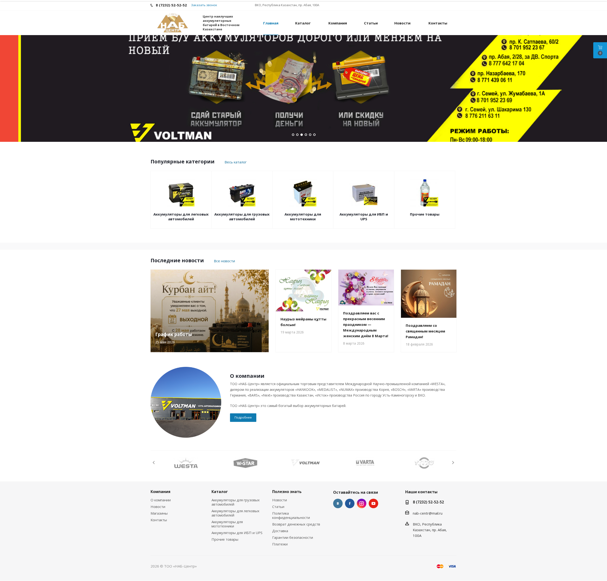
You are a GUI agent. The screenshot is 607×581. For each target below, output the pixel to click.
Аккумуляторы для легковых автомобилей (181, 216)
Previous (154, 462)
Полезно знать (287, 491)
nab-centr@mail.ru (427, 513)
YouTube (373, 503)
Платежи (280, 544)
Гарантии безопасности (292, 537)
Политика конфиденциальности (291, 515)
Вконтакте (338, 503)
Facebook (349, 503)
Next (453, 462)
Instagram (361, 503)
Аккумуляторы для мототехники (303, 216)
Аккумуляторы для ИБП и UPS (364, 216)
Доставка (280, 530)
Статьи (278, 506)
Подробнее (243, 417)
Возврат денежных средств (296, 524)
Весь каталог (236, 162)
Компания (160, 491)
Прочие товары (424, 214)
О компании (161, 500)
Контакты (159, 519)
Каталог (220, 491)
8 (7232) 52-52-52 (428, 502)
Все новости (224, 260)
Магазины (159, 513)
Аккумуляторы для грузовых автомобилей (242, 216)
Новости (158, 506)
